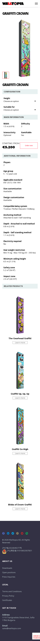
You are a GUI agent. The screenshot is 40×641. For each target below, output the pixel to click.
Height (7, 98)
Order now (29, 145)
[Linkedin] (8, 533)
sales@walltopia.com (11, 628)
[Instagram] (17, 533)
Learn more (20, 342)
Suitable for (9, 107)
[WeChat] (27, 533)
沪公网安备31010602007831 (19, 550)
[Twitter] (13, 533)
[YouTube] (22, 533)
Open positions (9, 572)
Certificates (7, 600)
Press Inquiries (8, 576)
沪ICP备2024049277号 (12, 548)
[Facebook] (3, 533)
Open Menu (36, 3)
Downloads (7, 568)
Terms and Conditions (12, 591)
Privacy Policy (8, 595)
